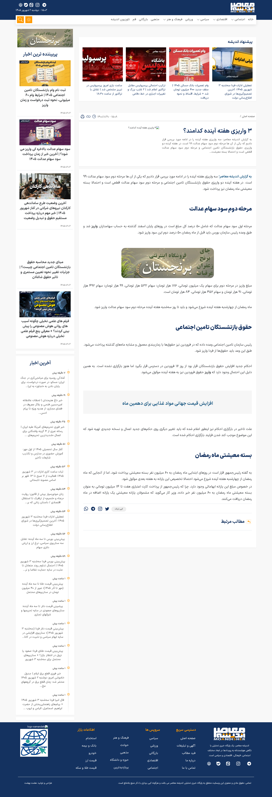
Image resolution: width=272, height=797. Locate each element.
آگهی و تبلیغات (186, 746)
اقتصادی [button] (221, 19)
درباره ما (190, 760)
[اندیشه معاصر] (242, 7)
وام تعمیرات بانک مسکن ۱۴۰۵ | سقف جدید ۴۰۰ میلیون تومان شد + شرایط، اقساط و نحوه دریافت (190, 91)
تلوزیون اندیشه (120, 19)
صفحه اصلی (248, 116)
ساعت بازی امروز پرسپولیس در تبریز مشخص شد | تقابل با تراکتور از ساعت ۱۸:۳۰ (104, 89)
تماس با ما (188, 768)
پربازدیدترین (121, 767)
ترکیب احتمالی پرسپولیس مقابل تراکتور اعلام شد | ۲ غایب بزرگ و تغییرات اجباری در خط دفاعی (146, 89)
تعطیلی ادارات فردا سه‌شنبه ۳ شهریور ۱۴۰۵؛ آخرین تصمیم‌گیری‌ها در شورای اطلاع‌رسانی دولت (235, 91)
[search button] (20, 19)
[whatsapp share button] (86, 509)
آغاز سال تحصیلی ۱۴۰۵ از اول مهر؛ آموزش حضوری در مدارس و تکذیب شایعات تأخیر (42, 453)
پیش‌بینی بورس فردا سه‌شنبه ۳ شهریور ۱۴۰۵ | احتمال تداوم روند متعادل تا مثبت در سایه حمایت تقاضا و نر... (42, 565)
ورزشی (189, 19)
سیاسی (153, 738)
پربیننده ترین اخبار (40, 54)
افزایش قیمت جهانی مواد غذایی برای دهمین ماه (167, 403)
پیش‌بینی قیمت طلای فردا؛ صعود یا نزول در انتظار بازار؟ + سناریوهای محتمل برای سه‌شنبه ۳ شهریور (42, 655)
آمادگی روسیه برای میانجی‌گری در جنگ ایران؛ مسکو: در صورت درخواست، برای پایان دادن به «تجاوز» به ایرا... (43, 382)
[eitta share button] (31, 5)
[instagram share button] (37, 5)
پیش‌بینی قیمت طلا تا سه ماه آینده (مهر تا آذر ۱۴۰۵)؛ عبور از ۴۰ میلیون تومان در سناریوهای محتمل (42, 588)
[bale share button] (26, 5)
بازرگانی (143, 19)
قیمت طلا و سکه (86, 768)
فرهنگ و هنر (121, 738)
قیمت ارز (90, 760)
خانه (250, 19)
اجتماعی (153, 768)
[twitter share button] (107, 509)
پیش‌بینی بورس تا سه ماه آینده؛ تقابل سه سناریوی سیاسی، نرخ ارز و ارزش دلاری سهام (43, 543)
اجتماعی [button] (240, 19)
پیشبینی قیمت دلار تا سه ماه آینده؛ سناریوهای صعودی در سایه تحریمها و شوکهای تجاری (42, 610)
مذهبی (155, 19)
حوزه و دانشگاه (119, 760)
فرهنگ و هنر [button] (174, 19)
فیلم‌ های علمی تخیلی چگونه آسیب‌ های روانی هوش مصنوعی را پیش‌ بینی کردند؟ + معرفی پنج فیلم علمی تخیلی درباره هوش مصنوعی (45, 329)
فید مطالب (188, 753)
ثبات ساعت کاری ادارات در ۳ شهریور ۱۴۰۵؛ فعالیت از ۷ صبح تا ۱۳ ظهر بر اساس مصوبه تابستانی (43, 476)
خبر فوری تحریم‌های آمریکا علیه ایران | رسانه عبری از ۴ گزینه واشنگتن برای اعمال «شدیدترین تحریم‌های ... (43, 431)
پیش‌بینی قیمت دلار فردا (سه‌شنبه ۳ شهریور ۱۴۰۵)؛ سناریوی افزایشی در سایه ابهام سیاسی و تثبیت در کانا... (43, 633)
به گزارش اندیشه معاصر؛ (235, 176)
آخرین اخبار (41, 363)
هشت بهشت (30, 783)
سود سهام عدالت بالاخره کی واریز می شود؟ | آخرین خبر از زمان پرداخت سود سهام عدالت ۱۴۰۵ (45, 154)
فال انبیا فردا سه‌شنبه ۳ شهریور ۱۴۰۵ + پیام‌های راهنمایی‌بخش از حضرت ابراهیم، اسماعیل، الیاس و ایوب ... (42, 704)
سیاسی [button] (204, 19)
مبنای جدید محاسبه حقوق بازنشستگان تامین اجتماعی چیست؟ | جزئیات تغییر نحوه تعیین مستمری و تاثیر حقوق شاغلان (45, 270)
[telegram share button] (44, 5)
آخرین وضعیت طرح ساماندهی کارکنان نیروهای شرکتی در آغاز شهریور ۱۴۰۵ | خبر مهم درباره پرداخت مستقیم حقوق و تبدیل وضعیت (45, 211)
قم (134, 19)
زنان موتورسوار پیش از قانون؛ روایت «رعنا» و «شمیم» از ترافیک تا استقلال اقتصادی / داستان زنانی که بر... (43, 498)
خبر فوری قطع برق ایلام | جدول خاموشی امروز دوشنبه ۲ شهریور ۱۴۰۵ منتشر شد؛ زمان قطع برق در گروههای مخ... (42, 680)
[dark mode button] (28, 19)
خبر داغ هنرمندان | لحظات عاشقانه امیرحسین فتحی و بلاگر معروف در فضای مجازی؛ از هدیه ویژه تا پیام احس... (43, 406)
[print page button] (82, 116)
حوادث (124, 745)
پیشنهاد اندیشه (240, 42)
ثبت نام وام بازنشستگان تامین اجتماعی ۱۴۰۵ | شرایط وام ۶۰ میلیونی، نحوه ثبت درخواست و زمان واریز (45, 98)
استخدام (91, 738)
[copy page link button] (88, 116)
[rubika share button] (21, 5)
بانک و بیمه (89, 746)
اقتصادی (152, 760)
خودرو (92, 753)
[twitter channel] (249, 764)
